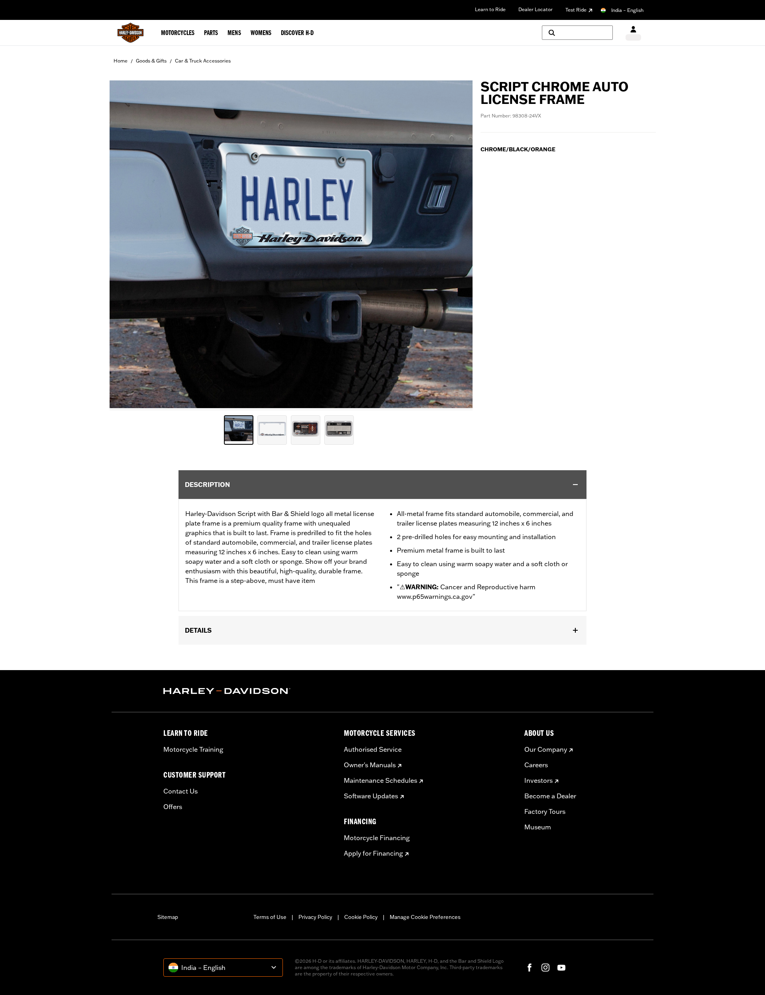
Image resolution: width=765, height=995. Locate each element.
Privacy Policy (315, 917)
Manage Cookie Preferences (425, 917)
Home (121, 61)
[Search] (577, 32)
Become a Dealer (550, 796)
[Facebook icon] (529, 967)
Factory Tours (544, 811)
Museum (537, 827)
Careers (536, 765)
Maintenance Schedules (380, 780)
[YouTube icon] (561, 967)
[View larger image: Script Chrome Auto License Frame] (291, 244)
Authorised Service (373, 749)
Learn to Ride (490, 9)
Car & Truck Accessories (203, 61)
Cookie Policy (361, 917)
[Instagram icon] (545, 967)
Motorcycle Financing (377, 838)
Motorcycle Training (193, 749)
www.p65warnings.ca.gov (435, 596)
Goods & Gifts (151, 61)
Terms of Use (269, 917)
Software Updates (371, 796)
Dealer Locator (535, 9)
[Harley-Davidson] (247, 691)
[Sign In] (633, 33)
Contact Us (180, 791)
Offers (172, 807)
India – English (627, 10)
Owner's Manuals (370, 765)
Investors (538, 780)
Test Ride (575, 10)
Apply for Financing (373, 853)
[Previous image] (125, 245)
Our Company (545, 749)
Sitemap (167, 917)
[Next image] (457, 245)
